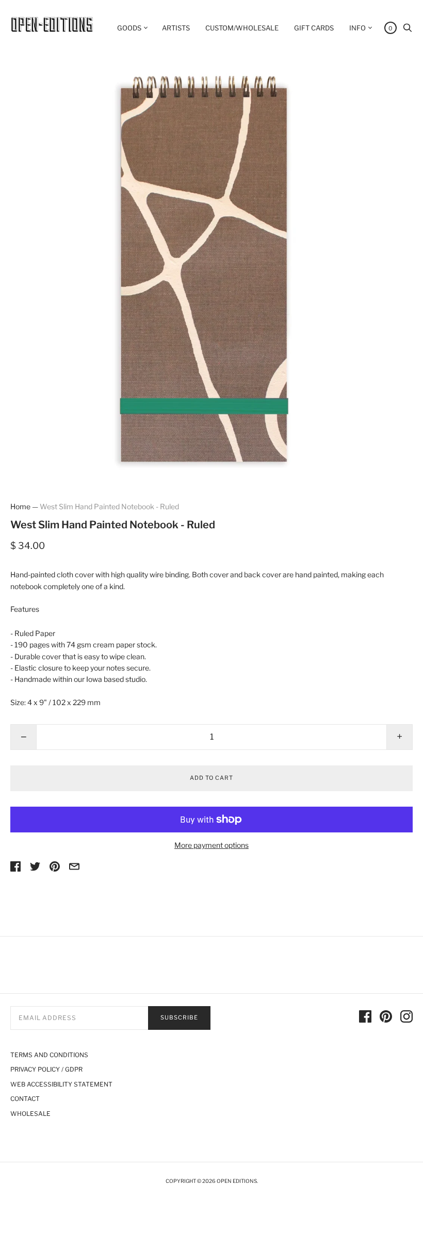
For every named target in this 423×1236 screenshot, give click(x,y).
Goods (129, 28)
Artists (176, 28)
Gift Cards (314, 28)
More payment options (211, 845)
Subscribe (179, 1017)
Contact (25, 1099)
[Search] (407, 30)
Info (357, 28)
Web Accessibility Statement (61, 1084)
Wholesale (30, 1113)
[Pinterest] (386, 1018)
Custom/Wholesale (242, 28)
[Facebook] (365, 1018)
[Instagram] (406, 1018)
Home (20, 506)
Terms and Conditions (49, 1055)
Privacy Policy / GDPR (46, 1069)
